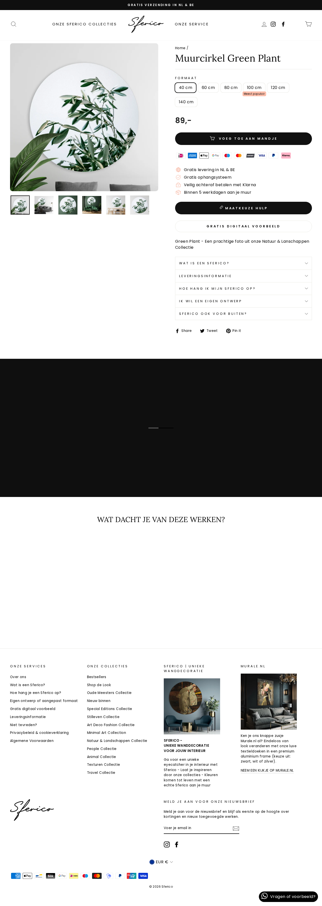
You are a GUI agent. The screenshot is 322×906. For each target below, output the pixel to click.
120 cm (278, 87)
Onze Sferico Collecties (84, 24)
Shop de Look (99, 685)
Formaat (186, 78)
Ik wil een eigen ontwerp (210, 301)
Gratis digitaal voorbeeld (32, 709)
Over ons (18, 677)
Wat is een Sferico (53, 467)
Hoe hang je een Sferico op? (35, 692)
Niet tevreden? (23, 725)
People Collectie (102, 748)
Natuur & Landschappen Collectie (117, 740)
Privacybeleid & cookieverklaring (39, 732)
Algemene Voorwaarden (32, 740)
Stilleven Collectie (103, 717)
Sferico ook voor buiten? (213, 314)
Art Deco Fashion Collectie (111, 725)
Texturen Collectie (103, 764)
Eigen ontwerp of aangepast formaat (44, 700)
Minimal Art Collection (106, 732)
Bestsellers (96, 677)
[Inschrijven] (236, 828)
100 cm (254, 87)
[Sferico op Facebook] (297, 24)
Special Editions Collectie (109, 709)
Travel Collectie (101, 772)
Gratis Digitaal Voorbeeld (244, 226)
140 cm (186, 102)
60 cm (208, 87)
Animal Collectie (101, 756)
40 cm (185, 87)
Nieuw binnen (99, 700)
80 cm (230, 87)
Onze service (192, 24)
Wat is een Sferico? (204, 263)
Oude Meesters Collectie (109, 692)
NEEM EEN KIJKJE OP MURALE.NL (267, 770)
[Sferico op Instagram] (167, 844)
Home (180, 48)
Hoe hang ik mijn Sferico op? (217, 288)
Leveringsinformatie (205, 276)
